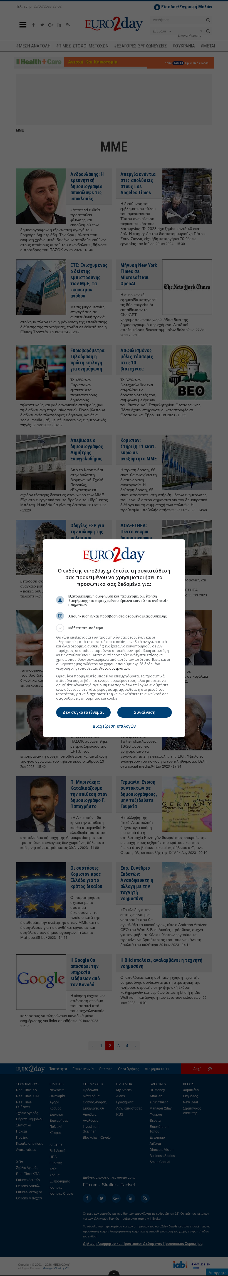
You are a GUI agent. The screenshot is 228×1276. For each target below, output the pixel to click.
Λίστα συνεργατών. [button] (114, 668)
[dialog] (114, 638)
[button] (114, 628)
